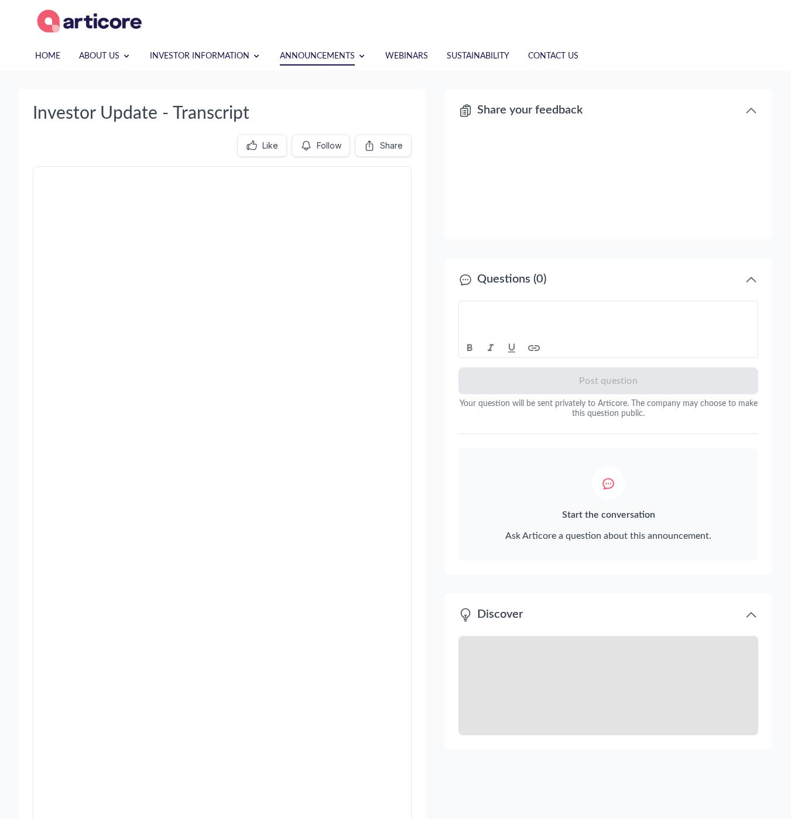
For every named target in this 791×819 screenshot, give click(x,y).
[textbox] (608, 312)
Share (391, 145)
